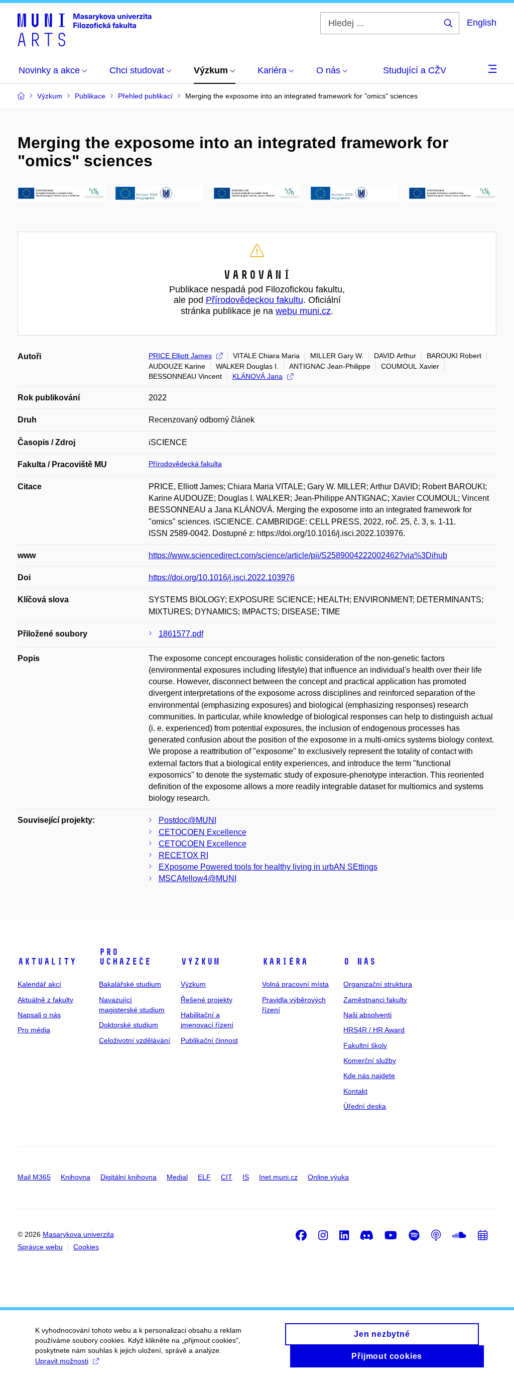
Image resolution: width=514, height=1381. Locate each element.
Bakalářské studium (130, 984)
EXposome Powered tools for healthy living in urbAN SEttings (268, 867)
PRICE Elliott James (180, 356)
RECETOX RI (183, 855)
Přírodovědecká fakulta (185, 464)
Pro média (34, 1030)
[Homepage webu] (85, 29)
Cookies (86, 1247)
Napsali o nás (39, 1015)
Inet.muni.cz (278, 1177)
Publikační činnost (209, 1040)
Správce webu (40, 1247)
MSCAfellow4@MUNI (197, 878)
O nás (359, 961)
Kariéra (285, 961)
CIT (226, 1177)
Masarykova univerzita (78, 1234)
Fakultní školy (365, 1045)
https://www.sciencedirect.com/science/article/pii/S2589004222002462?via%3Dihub (298, 555)
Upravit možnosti (61, 1361)
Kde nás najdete (369, 1076)
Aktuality (47, 961)
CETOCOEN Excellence (202, 832)
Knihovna (75, 1177)
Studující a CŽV (414, 70)
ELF (204, 1177)
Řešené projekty (206, 1000)
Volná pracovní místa (295, 984)
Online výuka (328, 1177)
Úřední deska (364, 1106)
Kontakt (355, 1091)
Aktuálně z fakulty (45, 1000)
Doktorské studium (128, 1025)
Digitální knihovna (128, 1177)
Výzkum (200, 961)
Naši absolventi (367, 1015)
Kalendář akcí (39, 984)
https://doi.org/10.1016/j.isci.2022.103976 (222, 577)
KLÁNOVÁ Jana (257, 376)
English (481, 23)
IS (245, 1177)
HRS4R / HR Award (374, 1030)
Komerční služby (369, 1060)
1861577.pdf (181, 633)
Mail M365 (34, 1177)
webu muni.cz (303, 311)
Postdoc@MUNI (187, 820)
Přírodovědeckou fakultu (254, 300)
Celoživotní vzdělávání (134, 1040)
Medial (177, 1177)
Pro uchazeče (125, 957)
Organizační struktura (377, 984)
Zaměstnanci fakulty (375, 1000)
